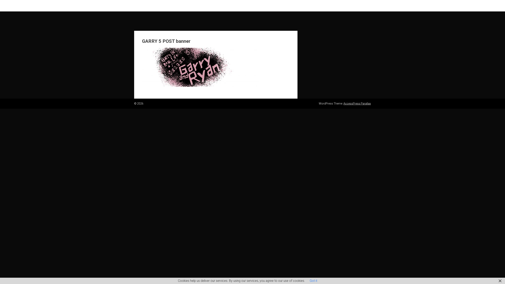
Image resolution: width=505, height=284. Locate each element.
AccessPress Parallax (357, 103)
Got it (313, 281)
